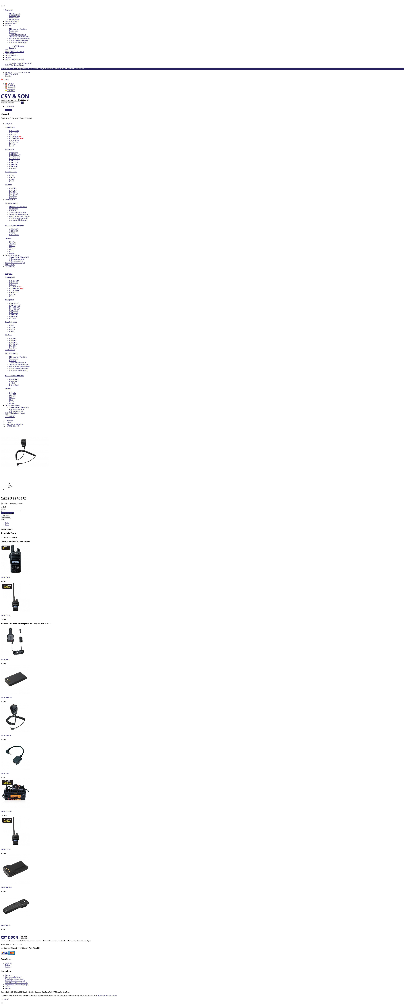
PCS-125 (12, 246)
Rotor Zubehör (14, 235)
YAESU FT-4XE (5, 615)
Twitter (7, 965)
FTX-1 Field (13, 136)
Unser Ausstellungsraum (17, 72)
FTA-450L (13, 196)
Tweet (7, 525)
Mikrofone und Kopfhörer (18, 29)
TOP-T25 (12, 244)
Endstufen (12, 48)
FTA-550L (13, 192)
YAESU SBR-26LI (6, 887)
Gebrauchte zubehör (16, 261)
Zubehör (8, 25)
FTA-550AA (13, 194)
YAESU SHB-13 (5, 925)
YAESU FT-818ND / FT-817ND (20, 63)
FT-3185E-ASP (14, 157)
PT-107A (12, 242)
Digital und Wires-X (12, 21)
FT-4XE (12, 179)
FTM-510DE (13, 153)
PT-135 (11, 251)
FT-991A (12, 144)
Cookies (8, 986)
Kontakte (8, 76)
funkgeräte (8, 274)
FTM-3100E (13, 166)
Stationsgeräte (14, 18)
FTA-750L (13, 190)
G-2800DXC (13, 229)
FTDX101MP (14, 131)
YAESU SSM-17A (6, 735)
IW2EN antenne (19, 46)
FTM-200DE (13, 162)
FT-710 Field (13, 142)
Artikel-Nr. (4, 537)
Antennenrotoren (10, 23)
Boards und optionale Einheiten (19, 38)
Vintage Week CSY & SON (14, 52)
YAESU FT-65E (5, 577)
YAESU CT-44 (5, 773)
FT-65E (11, 181)
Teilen (3, 519)
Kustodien (12, 33)
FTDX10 (12, 134)
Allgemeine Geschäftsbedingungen (16, 985)
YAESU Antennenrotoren (14, 225)
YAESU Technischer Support (15, 413)
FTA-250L (13, 198)
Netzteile (8, 57)
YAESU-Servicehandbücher (14, 65)
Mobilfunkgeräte (14, 14)
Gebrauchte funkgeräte (16, 259)
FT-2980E (12, 168)
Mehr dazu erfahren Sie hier (107, 995)
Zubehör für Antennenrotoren (19, 36)
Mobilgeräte (9, 149)
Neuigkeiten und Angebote (14, 979)
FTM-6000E (13, 164)
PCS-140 (12, 248)
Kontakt (7, 988)
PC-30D (12, 253)
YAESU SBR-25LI (6, 697)
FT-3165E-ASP (14, 159)
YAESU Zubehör (11, 203)
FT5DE (11, 175)
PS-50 (11, 249)
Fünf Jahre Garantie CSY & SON (16, 983)
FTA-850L (13, 188)
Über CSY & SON (11, 74)
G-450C (12, 233)
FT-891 (11, 146)
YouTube (8, 967)
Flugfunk (8, 185)
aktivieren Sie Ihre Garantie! (95, 69)
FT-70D (12, 177)
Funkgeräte (9, 10)
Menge (3, 509)
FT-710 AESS (14, 140)
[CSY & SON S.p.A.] (15, 100)
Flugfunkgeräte (14, 19)
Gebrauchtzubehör (11, 55)
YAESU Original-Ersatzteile (14, 59)
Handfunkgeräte (14, 16)
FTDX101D (13, 133)
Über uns (8, 975)
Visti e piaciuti (10, 50)
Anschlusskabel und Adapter (18, 40)
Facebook (8, 963)
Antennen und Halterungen (18, 42)
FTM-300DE (13, 161)
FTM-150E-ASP (15, 155)
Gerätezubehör (10, 350)
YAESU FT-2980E (6, 811)
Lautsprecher (13, 31)
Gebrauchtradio (10, 54)
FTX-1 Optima (14, 138)
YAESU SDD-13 (5, 659)
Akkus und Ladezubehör (17, 35)
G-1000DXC (13, 231)
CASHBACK (10, 417)
